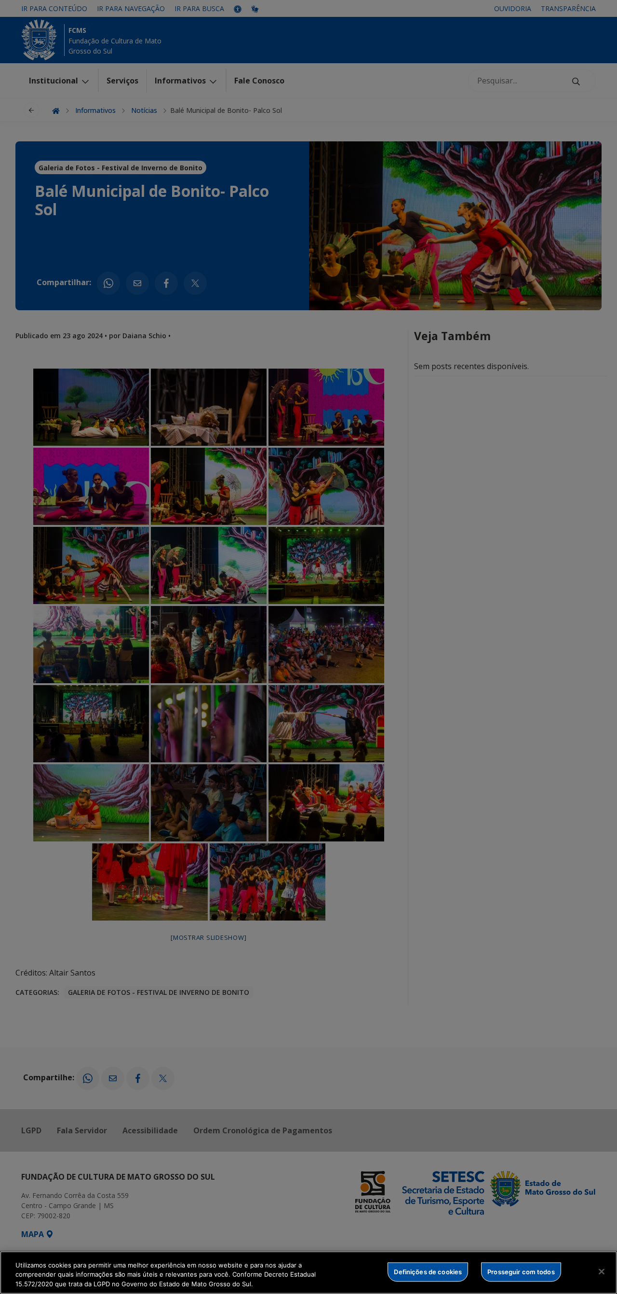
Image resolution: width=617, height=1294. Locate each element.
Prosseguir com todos (521, 1271)
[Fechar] (601, 1271)
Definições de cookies (428, 1271)
